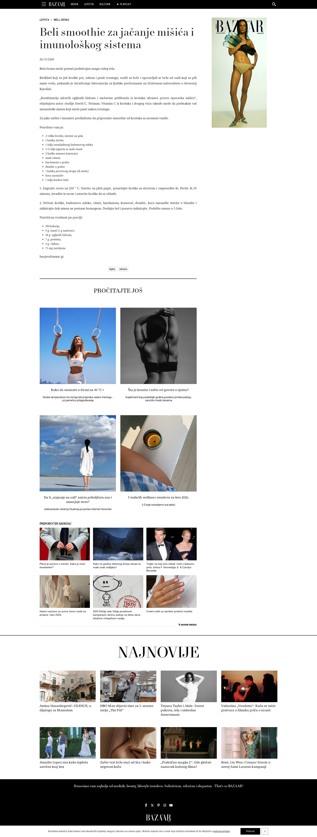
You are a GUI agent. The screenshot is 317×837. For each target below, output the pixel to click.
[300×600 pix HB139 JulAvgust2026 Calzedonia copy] (239, 72)
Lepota (89, 4)
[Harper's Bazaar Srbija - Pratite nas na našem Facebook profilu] (146, 805)
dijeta (112, 269)
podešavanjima (221, 831)
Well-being (61, 19)
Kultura (105, 4)
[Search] (274, 4)
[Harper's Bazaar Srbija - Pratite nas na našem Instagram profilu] (165, 805)
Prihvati (250, 831)
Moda (74, 4)
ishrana (123, 269)
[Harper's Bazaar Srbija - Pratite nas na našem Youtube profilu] (171, 805)
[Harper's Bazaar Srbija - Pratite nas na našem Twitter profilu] (152, 805)
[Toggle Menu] (44, 4)
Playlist (125, 4)
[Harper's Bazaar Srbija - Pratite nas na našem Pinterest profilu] (158, 805)
